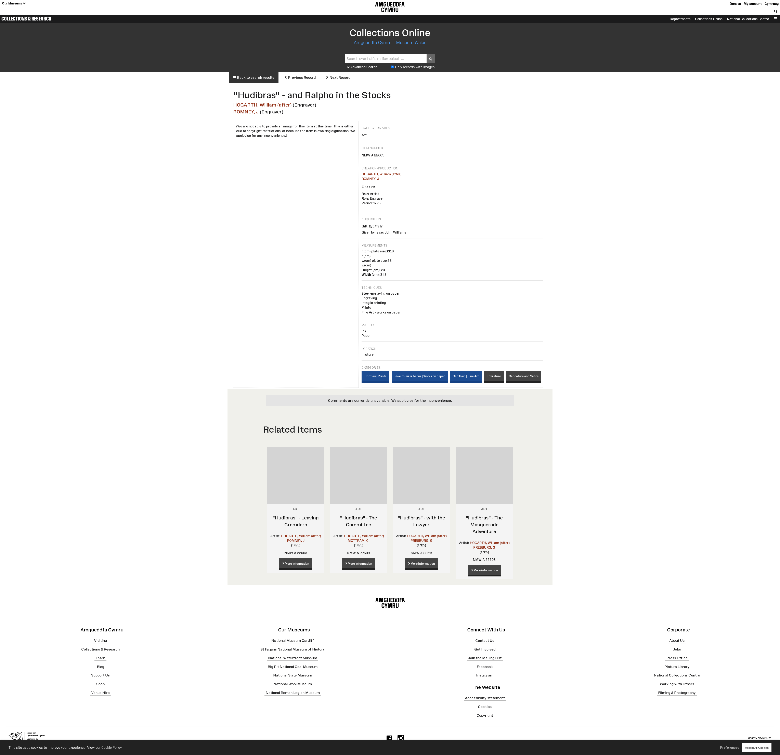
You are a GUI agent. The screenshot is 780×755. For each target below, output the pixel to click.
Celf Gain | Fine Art (466, 376)
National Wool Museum (292, 684)
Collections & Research (26, 19)
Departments (680, 19)
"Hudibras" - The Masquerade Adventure (484, 524)
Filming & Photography (677, 693)
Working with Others (677, 684)
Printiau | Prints (375, 376)
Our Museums (12, 3)
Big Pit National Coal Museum (292, 667)
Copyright (485, 715)
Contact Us (484, 641)
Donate (735, 3)
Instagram (484, 675)
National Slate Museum (292, 675)
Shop (100, 684)
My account (753, 3)
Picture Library (677, 667)
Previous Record (301, 77)
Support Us (100, 675)
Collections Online (709, 19)
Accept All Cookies (757, 747)
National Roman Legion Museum (293, 693)
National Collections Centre (748, 19)
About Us (677, 641)
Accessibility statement (485, 698)
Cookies (485, 707)
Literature (494, 376)
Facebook (485, 667)
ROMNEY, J (246, 111)
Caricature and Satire (523, 376)
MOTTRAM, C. (358, 540)
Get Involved (484, 649)
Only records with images (415, 67)
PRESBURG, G (421, 540)
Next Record (339, 77)
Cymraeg (772, 3)
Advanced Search (363, 67)
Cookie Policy (111, 747)
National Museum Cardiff (292, 641)
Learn (100, 658)
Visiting (100, 641)
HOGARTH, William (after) (262, 105)
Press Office (677, 658)
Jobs (677, 649)
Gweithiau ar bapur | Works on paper (419, 376)
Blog (100, 667)
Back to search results (255, 77)
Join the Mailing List (485, 658)
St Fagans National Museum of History (292, 649)
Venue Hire (100, 693)
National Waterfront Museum (292, 658)
